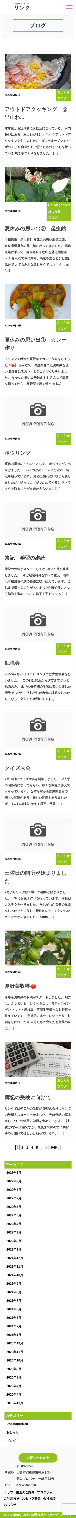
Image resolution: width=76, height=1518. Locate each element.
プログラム (45, 1492)
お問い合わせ (36, 1457)
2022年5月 (13, 1215)
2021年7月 (13, 1300)
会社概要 (49, 1498)
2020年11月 (14, 1352)
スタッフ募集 (31, 1498)
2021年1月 (13, 1334)
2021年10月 (14, 1275)
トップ (8, 1492)
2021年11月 (14, 1266)
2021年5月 (13, 1317)
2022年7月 (13, 1198)
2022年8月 (13, 1189)
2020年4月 (13, 1394)
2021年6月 (13, 1309)
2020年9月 (13, 1369)
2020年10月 (14, 1360)
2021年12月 (14, 1258)
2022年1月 (13, 1249)
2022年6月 (13, 1206)
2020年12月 (14, 1343)
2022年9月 (13, 1181)
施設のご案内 (25, 1492)
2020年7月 (13, 1386)
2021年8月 (13, 1292)
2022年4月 (13, 1224)
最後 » (55, 1147)
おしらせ (12, 1432)
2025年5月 (13, 1172)
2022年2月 (13, 1241)
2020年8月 (13, 1377)
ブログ (11, 1441)
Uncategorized (17, 1423)
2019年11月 (14, 1403)
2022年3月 (13, 1232)
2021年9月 (13, 1283)
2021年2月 (13, 1326)
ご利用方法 (11, 1498)
